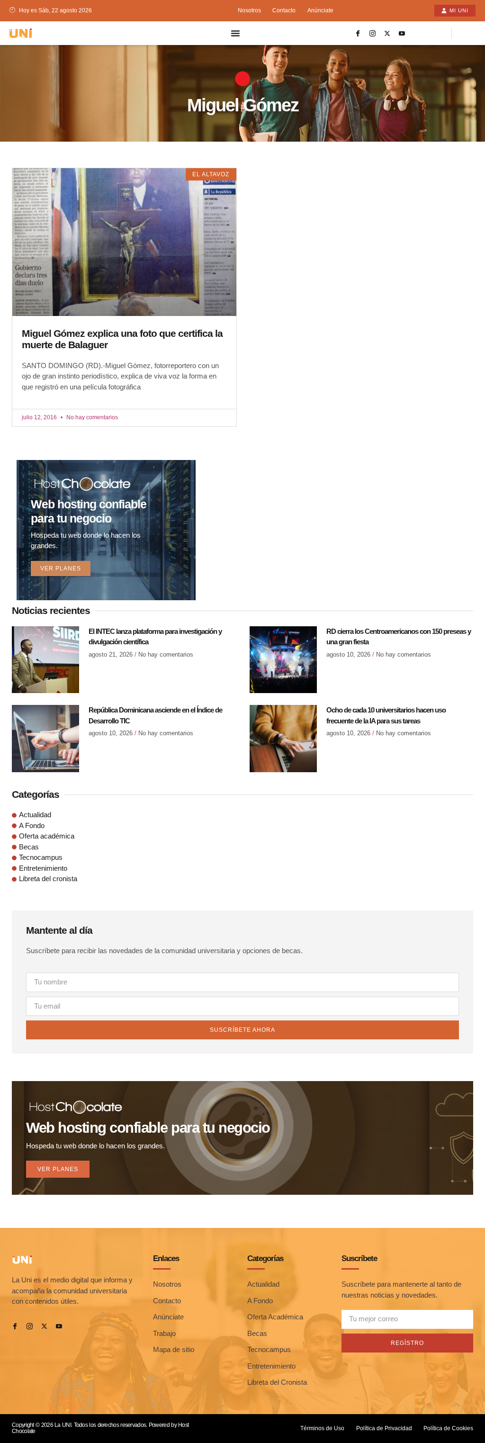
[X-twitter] (387, 33)
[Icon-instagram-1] (373, 33)
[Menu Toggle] (235, 33)
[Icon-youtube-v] (402, 33)
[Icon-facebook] (358, 33)
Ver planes (60, 568)
